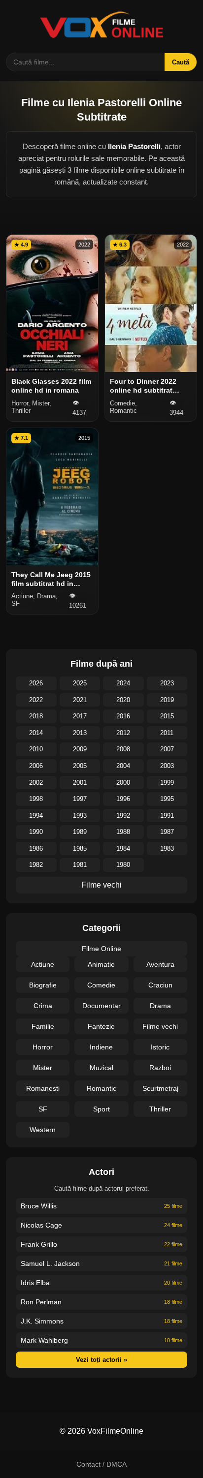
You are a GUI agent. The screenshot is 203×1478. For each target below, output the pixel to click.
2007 (167, 749)
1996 (123, 798)
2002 (36, 782)
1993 (80, 815)
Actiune (42, 964)
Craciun (160, 985)
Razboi (160, 1068)
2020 (123, 700)
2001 (80, 782)
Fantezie (101, 1026)
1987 (167, 831)
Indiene (101, 1047)
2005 (80, 766)
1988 (123, 831)
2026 (36, 683)
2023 (167, 683)
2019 (167, 700)
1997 (80, 798)
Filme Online (101, 949)
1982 (36, 864)
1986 (36, 848)
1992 (123, 815)
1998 (36, 798)
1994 (36, 815)
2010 (36, 749)
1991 (167, 815)
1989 (80, 831)
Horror (43, 1047)
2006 (36, 766)
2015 (167, 716)
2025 (80, 683)
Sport (101, 1109)
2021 (80, 700)
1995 (167, 798)
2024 (123, 683)
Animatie (101, 964)
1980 (123, 864)
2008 (123, 749)
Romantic (101, 1088)
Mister (42, 1068)
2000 (123, 782)
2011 (166, 733)
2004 (123, 766)
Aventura (160, 964)
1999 (167, 782)
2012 (123, 733)
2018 (36, 716)
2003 (167, 766)
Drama (160, 1006)
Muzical (101, 1068)
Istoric (160, 1047)
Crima (43, 1006)
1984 (123, 848)
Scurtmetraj (160, 1088)
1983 (167, 848)
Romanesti (43, 1088)
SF (42, 1109)
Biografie (43, 985)
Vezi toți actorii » (101, 1359)
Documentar (101, 1006)
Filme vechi (101, 885)
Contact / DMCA (101, 1464)
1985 (80, 848)
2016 (123, 716)
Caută (180, 62)
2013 (80, 733)
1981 (80, 864)
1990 (36, 831)
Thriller (160, 1109)
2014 (36, 733)
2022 (36, 700)
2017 (80, 716)
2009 (80, 749)
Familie (43, 1026)
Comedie (101, 985)
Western (43, 1130)
